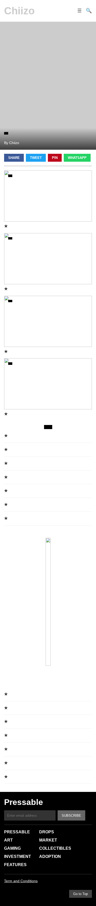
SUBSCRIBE (71, 815)
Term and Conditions (21, 881)
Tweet (36, 158)
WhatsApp (77, 158)
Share (14, 158)
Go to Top (80, 894)
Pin (55, 158)
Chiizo (19, 10)
